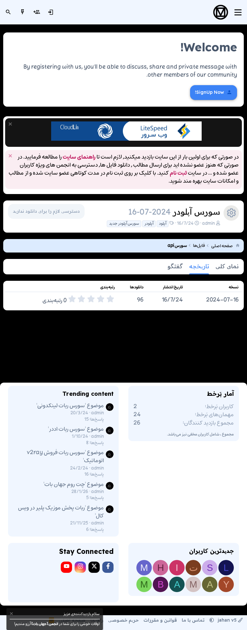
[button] (211, 620)
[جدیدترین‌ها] (22, 12)
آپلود (162, 223)
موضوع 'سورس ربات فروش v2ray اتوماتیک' (65, 457)
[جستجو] (8, 12)
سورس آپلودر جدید (124, 223)
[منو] (238, 12)
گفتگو (175, 266)
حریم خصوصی (123, 620)
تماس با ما (193, 620)
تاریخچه (199, 266)
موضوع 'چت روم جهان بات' (73, 484)
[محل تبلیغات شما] (126, 139)
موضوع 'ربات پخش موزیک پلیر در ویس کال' (61, 512)
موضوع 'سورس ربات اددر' (76, 429)
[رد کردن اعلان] (11, 124)
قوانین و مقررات (160, 620)
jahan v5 (227, 620)
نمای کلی (227, 266)
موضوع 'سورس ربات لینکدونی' (70, 406)
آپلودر (148, 223)
